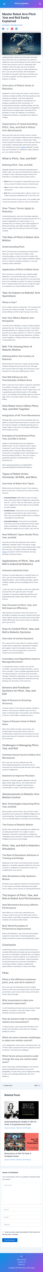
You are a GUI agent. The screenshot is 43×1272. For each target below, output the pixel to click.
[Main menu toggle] (4, 4)
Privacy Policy (21, 1260)
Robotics (19, 1128)
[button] (40, 4)
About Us (21, 1264)
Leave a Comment (9, 1128)
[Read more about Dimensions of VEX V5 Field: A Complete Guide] (21, 1142)
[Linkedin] (16, 29)
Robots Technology (21, 3)
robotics (23, 147)
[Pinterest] (12, 29)
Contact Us (21, 1262)
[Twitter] (8, 29)
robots (4, 552)
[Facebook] (3, 29)
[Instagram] (24, 1256)
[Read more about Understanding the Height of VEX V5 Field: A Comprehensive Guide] (21, 1110)
